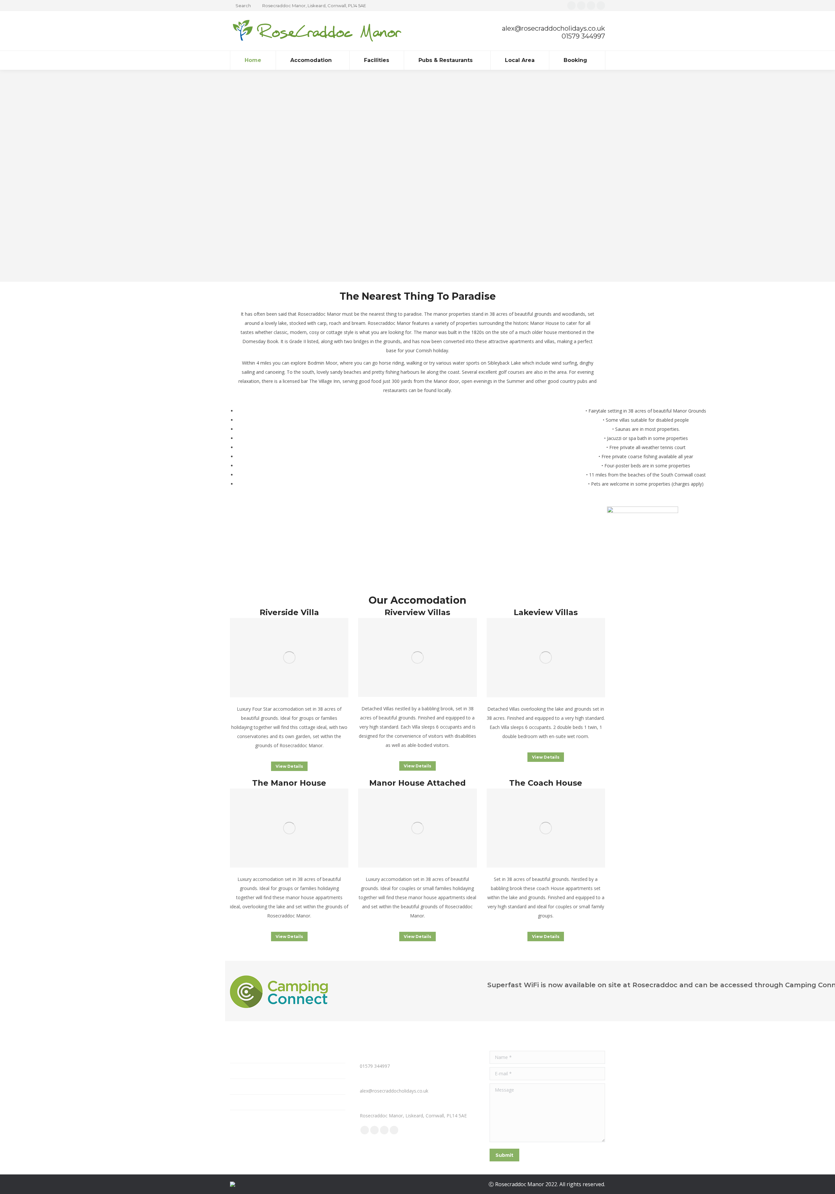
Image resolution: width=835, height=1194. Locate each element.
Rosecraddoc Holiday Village (259, 1118)
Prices (236, 1086)
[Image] (289, 657)
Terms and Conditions (253, 1102)
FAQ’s (236, 1071)
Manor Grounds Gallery (254, 1055)
